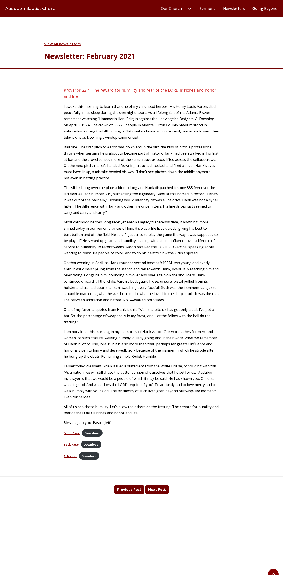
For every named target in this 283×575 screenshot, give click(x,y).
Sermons (207, 8)
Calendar (70, 456)
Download (92, 433)
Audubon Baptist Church (31, 8)
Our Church (171, 8)
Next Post (157, 489)
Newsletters (234, 8)
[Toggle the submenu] (189, 9)
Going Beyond (265, 8)
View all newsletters (62, 44)
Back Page (71, 444)
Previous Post (129, 489)
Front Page (72, 433)
